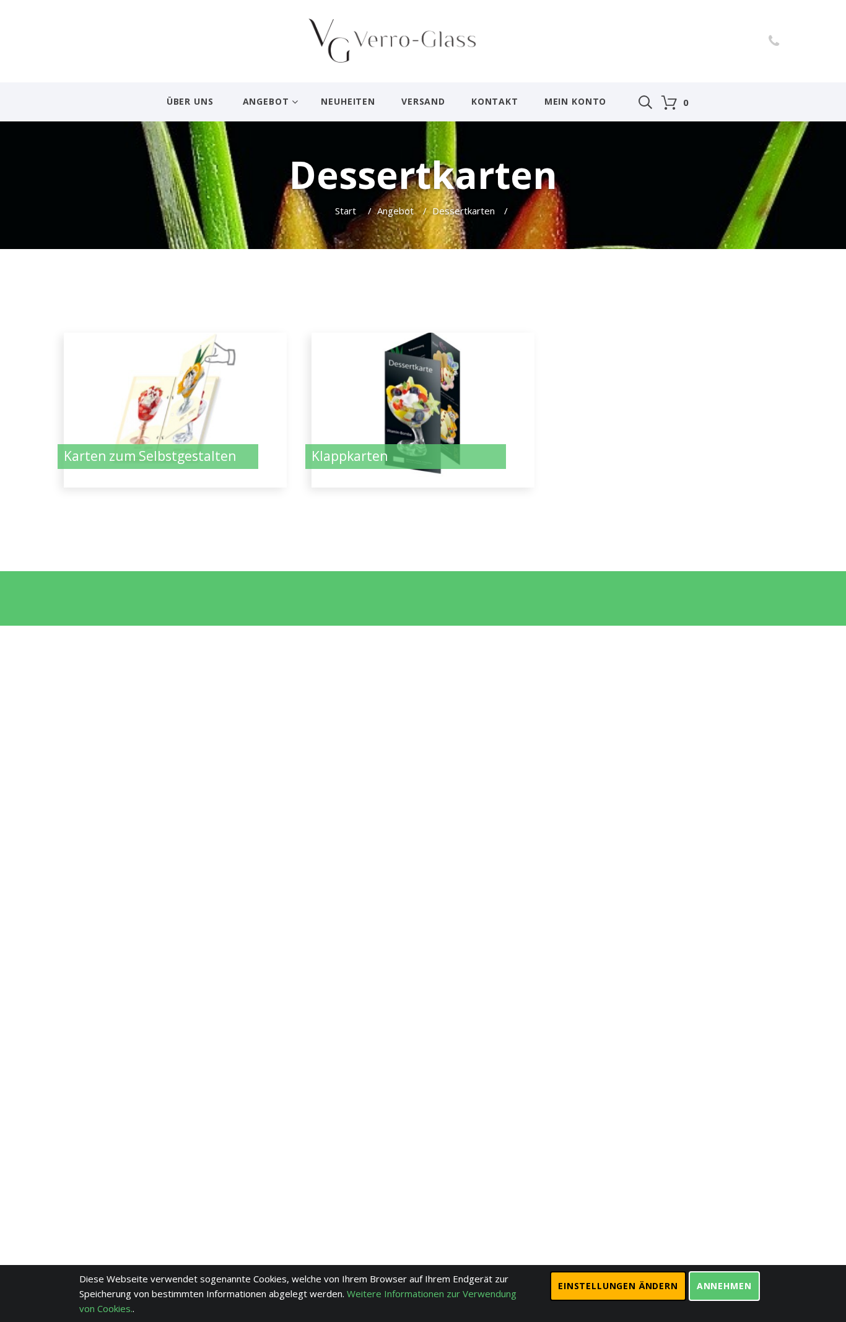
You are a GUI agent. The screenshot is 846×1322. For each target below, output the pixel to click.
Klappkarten (350, 456)
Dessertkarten (463, 210)
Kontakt (494, 101)
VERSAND (423, 101)
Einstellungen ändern (618, 1286)
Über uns (190, 101)
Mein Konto (575, 101)
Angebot (266, 101)
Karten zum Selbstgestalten (150, 456)
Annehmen (724, 1286)
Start (347, 210)
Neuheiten (348, 101)
